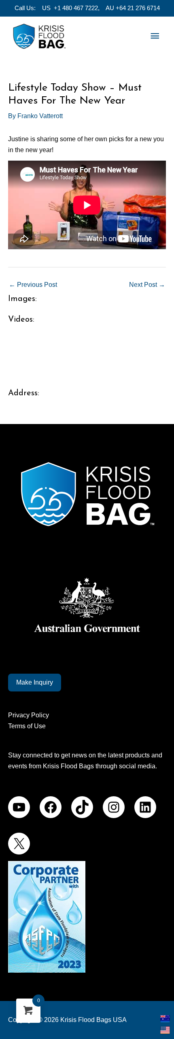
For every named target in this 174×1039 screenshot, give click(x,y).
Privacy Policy (28, 715)
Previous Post (33, 284)
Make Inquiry (34, 682)
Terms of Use (27, 726)
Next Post (147, 284)
